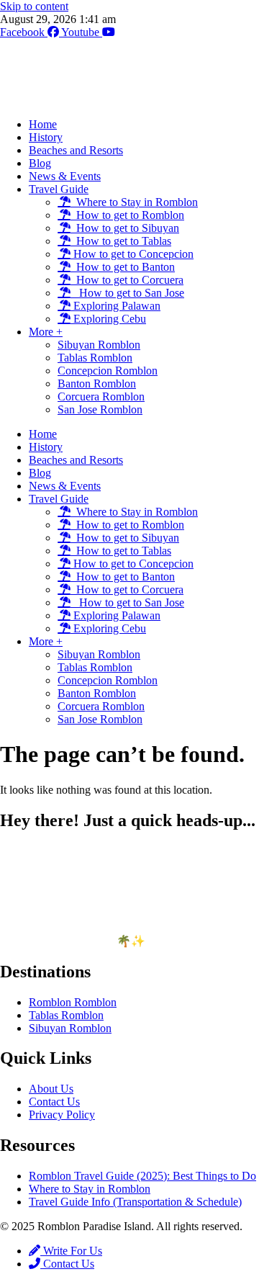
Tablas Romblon (95, 357)
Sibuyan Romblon (99, 345)
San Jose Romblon (100, 409)
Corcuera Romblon (101, 396)
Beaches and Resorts (76, 150)
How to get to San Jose (127, 293)
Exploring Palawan (115, 306)
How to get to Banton (123, 267)
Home (43, 124)
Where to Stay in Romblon (134, 202)
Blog (40, 163)
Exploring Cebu (108, 319)
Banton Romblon (97, 383)
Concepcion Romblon (108, 370)
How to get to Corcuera (127, 280)
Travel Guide (58, 189)
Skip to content (34, 6)
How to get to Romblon (127, 215)
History (46, 137)
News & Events (65, 176)
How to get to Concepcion (132, 254)
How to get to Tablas (121, 241)
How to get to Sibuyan (125, 228)
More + (46, 332)
